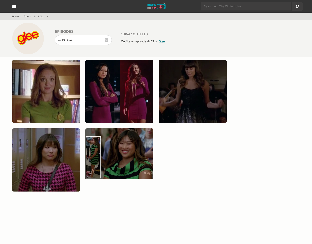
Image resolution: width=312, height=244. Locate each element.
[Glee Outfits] (28, 38)
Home (15, 16)
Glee (26, 16)
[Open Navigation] (14, 6)
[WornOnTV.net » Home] (156, 6)
